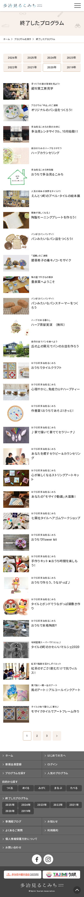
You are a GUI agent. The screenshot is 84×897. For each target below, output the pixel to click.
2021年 (32, 67)
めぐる (26, 788)
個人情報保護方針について (21, 839)
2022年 (12, 67)
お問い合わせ (13, 847)
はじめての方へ (56, 755)
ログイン (52, 764)
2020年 (52, 67)
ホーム (6, 39)
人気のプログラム (57, 773)
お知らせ (52, 821)
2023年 (71, 57)
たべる (74, 788)
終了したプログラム (16, 798)
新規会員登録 (13, 764)
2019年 (71, 67)
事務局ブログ (13, 821)
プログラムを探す (22, 39)
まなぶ (58, 788)
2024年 (52, 57)
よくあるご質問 (14, 830)
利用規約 (52, 830)
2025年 (32, 57)
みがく (42, 788)
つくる (9, 788)
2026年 (12, 57)
